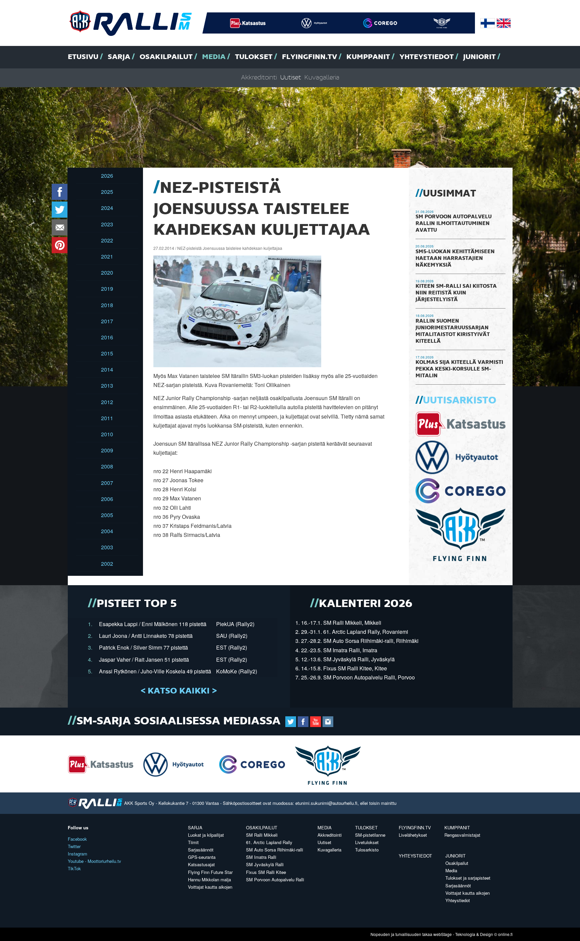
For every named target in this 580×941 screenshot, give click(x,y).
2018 (107, 305)
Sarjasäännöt (200, 849)
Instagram (77, 853)
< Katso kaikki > (179, 691)
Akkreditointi (259, 77)
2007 (107, 483)
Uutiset (290, 77)
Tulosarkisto (367, 849)
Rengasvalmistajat (462, 835)
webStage (442, 934)
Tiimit (193, 842)
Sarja (119, 57)
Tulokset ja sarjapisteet (467, 878)
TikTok (74, 868)
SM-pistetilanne (370, 835)
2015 (107, 353)
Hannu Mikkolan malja (209, 879)
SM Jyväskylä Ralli (265, 864)
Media (214, 57)
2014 (107, 369)
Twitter (74, 846)
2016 (107, 337)
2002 (107, 563)
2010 (107, 434)
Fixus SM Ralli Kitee (266, 872)
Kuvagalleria (321, 77)
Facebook (77, 839)
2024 (107, 208)
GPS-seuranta (201, 857)
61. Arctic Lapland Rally (269, 842)
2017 (107, 321)
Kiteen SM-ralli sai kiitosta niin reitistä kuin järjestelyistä (456, 293)
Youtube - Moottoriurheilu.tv (94, 861)
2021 (107, 256)
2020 (107, 272)
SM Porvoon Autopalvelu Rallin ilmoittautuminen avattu (454, 223)
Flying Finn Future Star (210, 872)
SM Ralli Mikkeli (262, 835)
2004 (107, 531)
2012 (107, 402)
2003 (107, 547)
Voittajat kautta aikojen (210, 887)
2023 (107, 224)
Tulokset (254, 57)
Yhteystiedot (426, 57)
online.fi (505, 934)
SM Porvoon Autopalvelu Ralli (275, 879)
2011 (107, 418)
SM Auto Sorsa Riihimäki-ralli (274, 849)
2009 (107, 450)
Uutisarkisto (459, 401)
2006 (107, 499)
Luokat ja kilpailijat (206, 835)
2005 (107, 515)
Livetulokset (367, 842)
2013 (107, 385)
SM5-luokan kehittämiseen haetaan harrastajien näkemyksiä (455, 258)
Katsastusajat (201, 864)
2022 (107, 240)
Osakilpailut (166, 57)
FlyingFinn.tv (309, 57)
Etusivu (83, 57)
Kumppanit (368, 57)
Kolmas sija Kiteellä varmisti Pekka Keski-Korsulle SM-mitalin (459, 369)
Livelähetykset (413, 835)
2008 (107, 466)
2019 (107, 288)
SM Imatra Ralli (261, 857)
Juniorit (479, 57)
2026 (107, 175)
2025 (107, 192)
